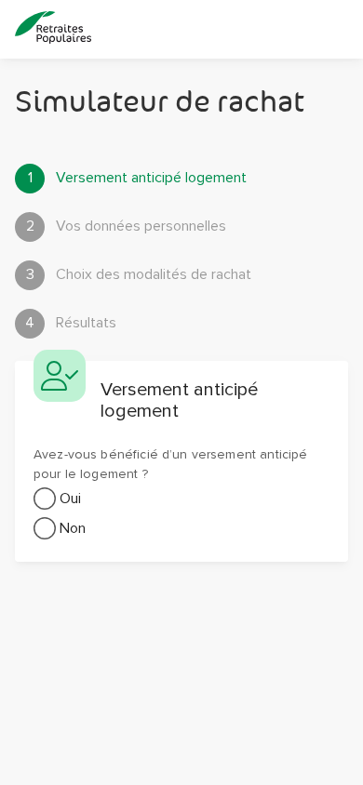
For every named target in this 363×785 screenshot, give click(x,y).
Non (73, 528)
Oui (70, 498)
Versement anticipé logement (138, 177)
